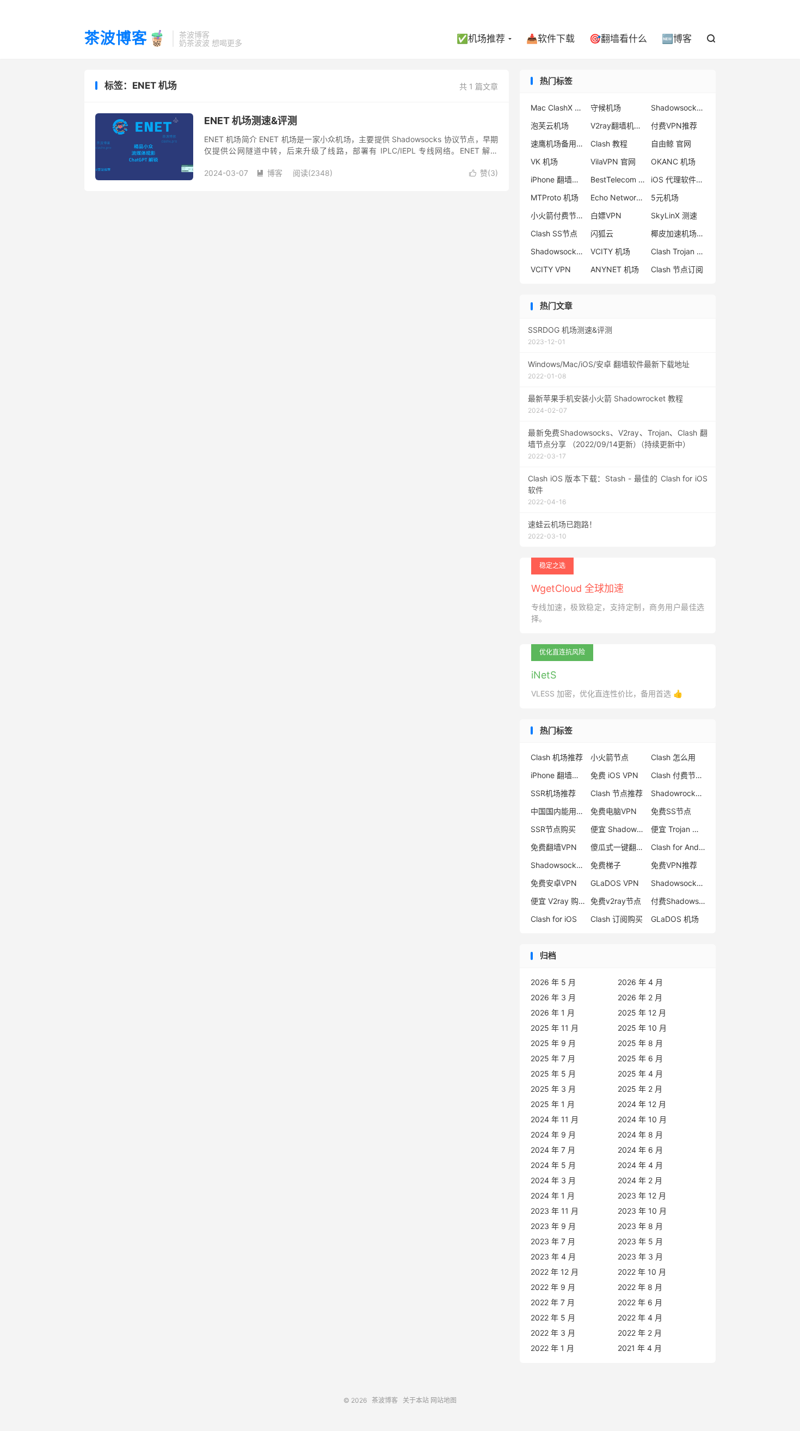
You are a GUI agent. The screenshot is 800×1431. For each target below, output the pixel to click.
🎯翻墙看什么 (618, 38)
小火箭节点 (609, 757)
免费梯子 (605, 865)
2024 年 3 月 (553, 1180)
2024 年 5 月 (553, 1165)
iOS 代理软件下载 (678, 179)
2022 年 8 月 (640, 1287)
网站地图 (443, 1400)
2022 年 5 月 (553, 1317)
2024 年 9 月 (553, 1134)
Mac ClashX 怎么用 (558, 107)
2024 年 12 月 (642, 1104)
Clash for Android (678, 847)
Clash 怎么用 (673, 757)
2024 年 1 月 (553, 1195)
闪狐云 (601, 233)
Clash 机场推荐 (557, 757)
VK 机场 (544, 161)
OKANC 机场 (673, 161)
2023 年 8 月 (640, 1226)
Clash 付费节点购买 (678, 775)
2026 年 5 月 (553, 982)
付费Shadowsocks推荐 (678, 901)
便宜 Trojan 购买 (678, 829)
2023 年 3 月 (640, 1256)
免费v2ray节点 (615, 901)
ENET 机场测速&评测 (250, 120)
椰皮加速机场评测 (678, 233)
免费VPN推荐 (674, 865)
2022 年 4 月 (640, 1317)
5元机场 (665, 197)
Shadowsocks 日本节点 (558, 251)
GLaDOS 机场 (675, 919)
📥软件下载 (550, 38)
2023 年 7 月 (553, 1241)
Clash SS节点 (554, 233)
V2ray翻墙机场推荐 (617, 125)
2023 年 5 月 (640, 1241)
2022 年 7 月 (553, 1302)
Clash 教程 (608, 143)
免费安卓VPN (554, 883)
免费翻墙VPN (554, 847)
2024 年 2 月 (640, 1180)
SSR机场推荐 (553, 793)
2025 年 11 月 (555, 1027)
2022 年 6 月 (640, 1302)
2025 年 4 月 (640, 1073)
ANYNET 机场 (614, 269)
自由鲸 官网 (671, 143)
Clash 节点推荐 (616, 793)
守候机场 (605, 107)
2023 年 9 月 (553, 1226)
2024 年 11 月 (555, 1119)
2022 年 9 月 (553, 1287)
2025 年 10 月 (642, 1027)
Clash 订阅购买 (616, 919)
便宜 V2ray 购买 (558, 901)
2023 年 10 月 (642, 1210)
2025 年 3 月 (553, 1088)
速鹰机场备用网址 (558, 143)
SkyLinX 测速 (674, 215)
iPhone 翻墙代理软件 (558, 775)
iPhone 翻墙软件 (558, 179)
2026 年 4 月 (640, 982)
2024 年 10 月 (642, 1119)
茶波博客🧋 (125, 38)
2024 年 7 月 (553, 1149)
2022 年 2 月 (640, 1332)
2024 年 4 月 (640, 1165)
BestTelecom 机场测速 (617, 179)
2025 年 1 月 (553, 1104)
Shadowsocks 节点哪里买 (678, 883)
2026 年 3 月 (553, 997)
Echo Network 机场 (617, 197)
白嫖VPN (605, 215)
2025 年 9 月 (553, 1043)
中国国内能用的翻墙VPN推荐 (558, 811)
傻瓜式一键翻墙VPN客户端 (617, 847)
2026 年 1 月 (553, 1012)
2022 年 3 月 (553, 1332)
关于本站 (416, 1400)
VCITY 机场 (610, 251)
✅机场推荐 (481, 38)
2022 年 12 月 (555, 1271)
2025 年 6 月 (640, 1058)
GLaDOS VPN (614, 883)
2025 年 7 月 (553, 1058)
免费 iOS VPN (614, 775)
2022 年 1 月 (552, 1348)
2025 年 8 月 (640, 1043)
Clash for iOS (554, 919)
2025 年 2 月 (640, 1088)
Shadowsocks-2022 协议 (678, 107)
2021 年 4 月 (640, 1348)
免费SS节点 (671, 811)
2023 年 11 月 (555, 1210)
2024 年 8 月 (640, 1134)
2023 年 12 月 (642, 1195)
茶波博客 (385, 1400)
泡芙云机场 (550, 125)
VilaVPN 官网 (613, 161)
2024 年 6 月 (640, 1149)
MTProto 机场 (555, 197)
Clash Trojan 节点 (678, 251)
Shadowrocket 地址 (678, 793)
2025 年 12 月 (642, 1012)
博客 (269, 173)
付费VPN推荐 (674, 125)
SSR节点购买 (553, 829)
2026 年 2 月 (640, 997)
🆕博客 (677, 38)
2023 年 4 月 (553, 1256)
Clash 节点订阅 (677, 269)
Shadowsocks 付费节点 (558, 865)
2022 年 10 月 (642, 1271)
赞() (483, 173)
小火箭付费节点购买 (558, 215)
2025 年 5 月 (553, 1073)
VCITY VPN (551, 269)
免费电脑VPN (613, 811)
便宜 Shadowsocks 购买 (617, 829)
